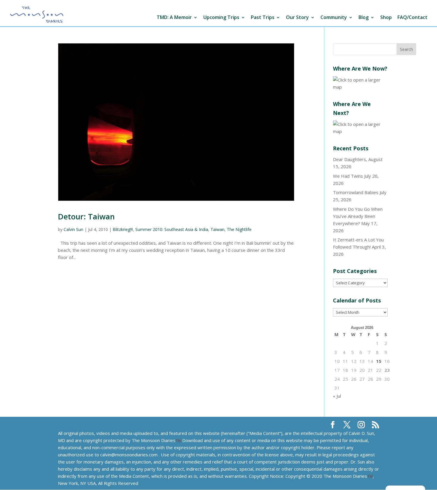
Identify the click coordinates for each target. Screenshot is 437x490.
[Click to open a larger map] (360, 87)
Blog (364, 18)
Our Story (297, 18)
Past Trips (262, 18)
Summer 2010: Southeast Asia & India (171, 229)
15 (378, 361)
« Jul (337, 396)
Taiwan (217, 229)
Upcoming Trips (221, 18)
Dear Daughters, (350, 159)
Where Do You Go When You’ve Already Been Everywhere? (358, 216)
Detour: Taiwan (86, 216)
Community (333, 18)
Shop (386, 18)
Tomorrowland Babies (355, 192)
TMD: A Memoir (174, 18)
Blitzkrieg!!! (123, 229)
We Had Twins (348, 176)
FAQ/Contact (412, 18)
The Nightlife (239, 229)
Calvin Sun (73, 229)
